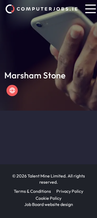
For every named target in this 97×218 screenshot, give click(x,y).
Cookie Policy (48, 198)
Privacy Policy (69, 191)
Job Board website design (48, 204)
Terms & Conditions (32, 191)
